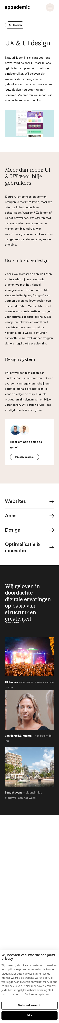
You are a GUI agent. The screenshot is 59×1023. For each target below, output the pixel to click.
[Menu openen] (50, 7)
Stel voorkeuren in (29, 1005)
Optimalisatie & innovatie (22, 547)
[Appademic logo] (17, 7)
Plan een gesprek (24, 457)
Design (17, 25)
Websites (15, 501)
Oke (29, 1015)
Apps (10, 515)
